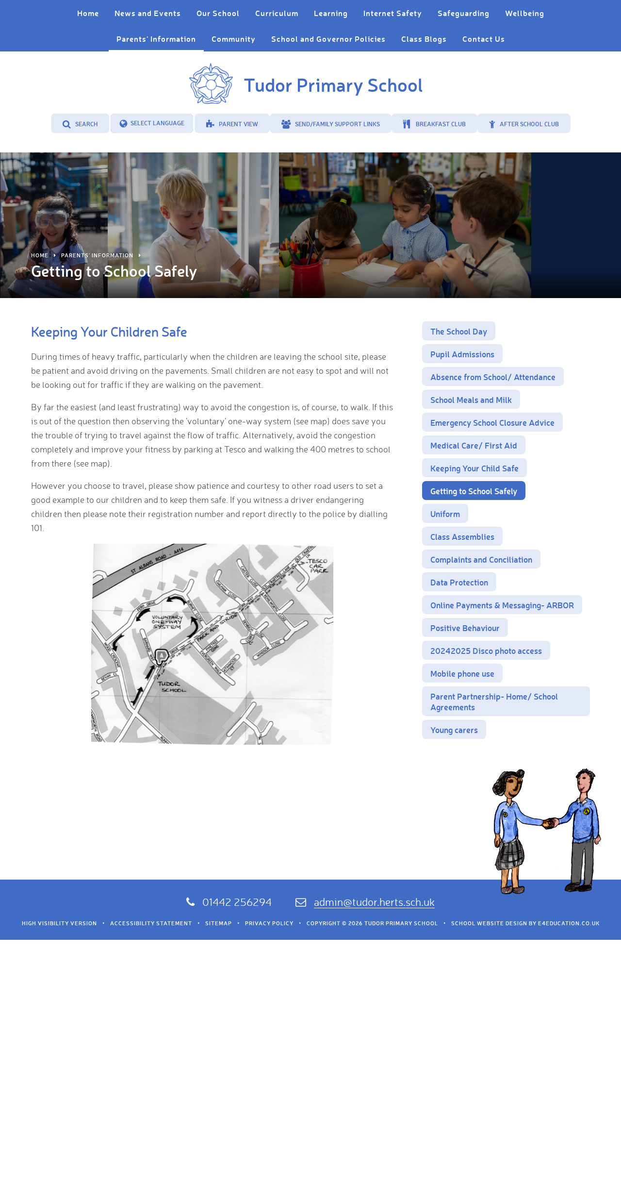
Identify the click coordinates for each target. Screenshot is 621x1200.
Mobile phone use (462, 673)
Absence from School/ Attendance (493, 376)
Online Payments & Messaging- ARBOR (502, 605)
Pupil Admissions (462, 354)
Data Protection (459, 582)
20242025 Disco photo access (486, 650)
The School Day (458, 331)
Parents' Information (97, 255)
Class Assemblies (462, 536)
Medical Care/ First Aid (473, 445)
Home (40, 255)
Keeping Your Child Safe (474, 468)
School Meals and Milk (471, 399)
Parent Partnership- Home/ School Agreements (494, 701)
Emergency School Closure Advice (492, 422)
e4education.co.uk (569, 923)
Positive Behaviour (465, 627)
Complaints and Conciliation (481, 559)
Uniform (445, 513)
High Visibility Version (59, 923)
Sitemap (218, 923)
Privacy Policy (269, 923)
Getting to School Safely (473, 490)
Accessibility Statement (151, 923)
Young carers (454, 729)
